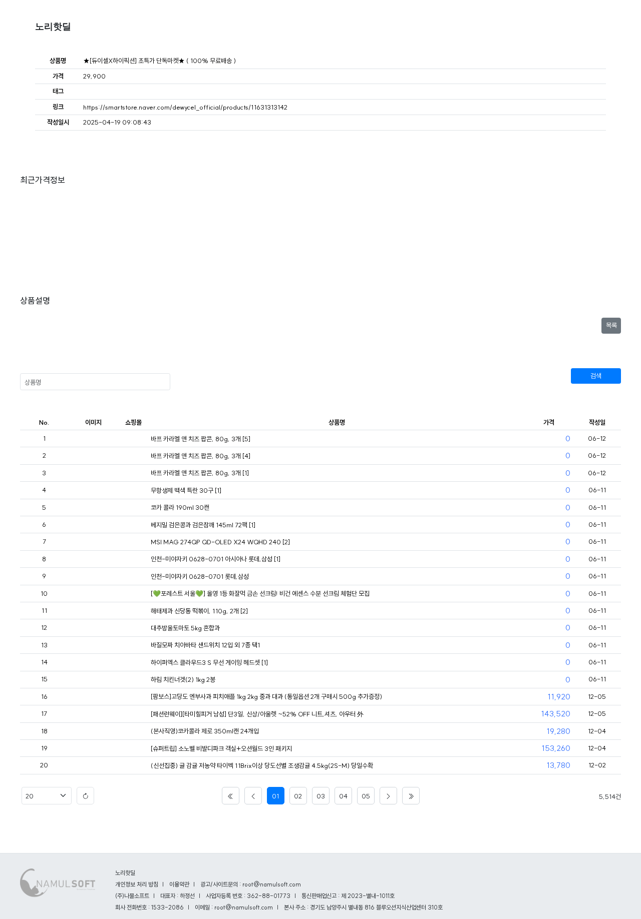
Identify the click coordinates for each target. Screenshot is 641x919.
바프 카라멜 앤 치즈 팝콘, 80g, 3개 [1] (200, 473)
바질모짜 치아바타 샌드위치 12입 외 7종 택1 (205, 645)
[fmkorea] (133, 439)
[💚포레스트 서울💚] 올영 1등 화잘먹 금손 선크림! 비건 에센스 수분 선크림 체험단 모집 (260, 593)
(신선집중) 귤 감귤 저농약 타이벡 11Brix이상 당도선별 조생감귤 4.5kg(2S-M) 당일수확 (262, 765)
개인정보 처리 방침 (136, 884)
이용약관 (179, 884)
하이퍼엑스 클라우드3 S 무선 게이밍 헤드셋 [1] (209, 662)
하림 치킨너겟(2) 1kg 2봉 (183, 679)
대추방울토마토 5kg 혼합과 (185, 628)
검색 (595, 376)
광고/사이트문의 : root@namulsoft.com (250, 884)
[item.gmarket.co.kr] (133, 766)
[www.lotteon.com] (133, 697)
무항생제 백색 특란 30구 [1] (186, 490)
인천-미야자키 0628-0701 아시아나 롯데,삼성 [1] (215, 559)
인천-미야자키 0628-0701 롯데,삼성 (200, 576)
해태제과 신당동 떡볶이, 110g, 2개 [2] (199, 611)
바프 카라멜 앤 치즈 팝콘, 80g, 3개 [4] (200, 456)
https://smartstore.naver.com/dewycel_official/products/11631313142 (185, 107)
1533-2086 (167, 907)
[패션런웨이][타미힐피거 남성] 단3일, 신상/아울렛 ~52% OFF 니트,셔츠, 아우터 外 (257, 714)
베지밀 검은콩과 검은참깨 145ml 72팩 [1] (203, 525)
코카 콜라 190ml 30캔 (180, 507)
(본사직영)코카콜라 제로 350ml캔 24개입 (205, 731)
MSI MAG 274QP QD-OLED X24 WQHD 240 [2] (220, 542)
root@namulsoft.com (243, 907)
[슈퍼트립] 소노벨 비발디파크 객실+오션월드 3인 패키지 (221, 748)
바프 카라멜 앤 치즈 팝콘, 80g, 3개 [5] (200, 439)
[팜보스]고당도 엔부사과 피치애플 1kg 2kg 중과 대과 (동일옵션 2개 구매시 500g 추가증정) (266, 696)
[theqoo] (133, 594)
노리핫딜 (53, 27)
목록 (611, 325)
